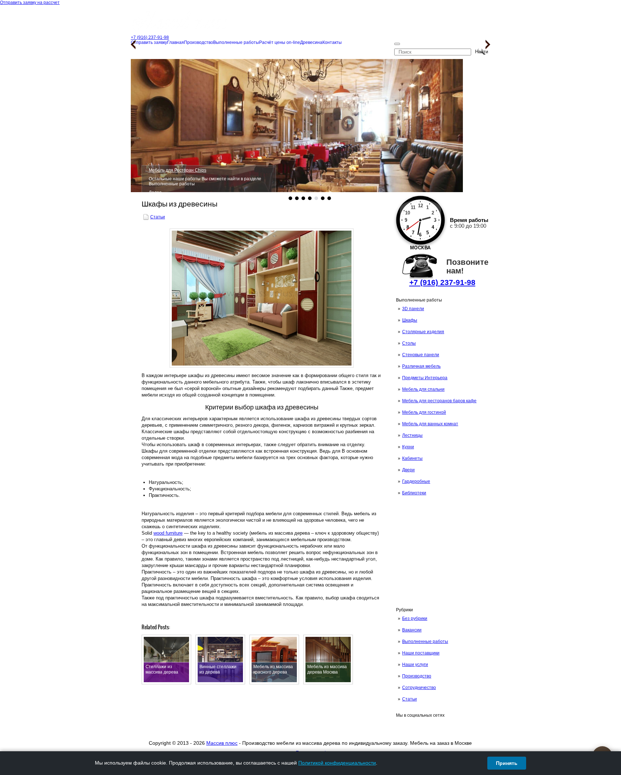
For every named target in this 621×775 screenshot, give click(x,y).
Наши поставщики (421, 653)
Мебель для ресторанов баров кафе (439, 400)
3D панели (413, 308)
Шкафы (409, 320)
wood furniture (168, 533)
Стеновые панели (420, 354)
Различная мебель (421, 366)
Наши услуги (415, 664)
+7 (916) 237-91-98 (442, 282)
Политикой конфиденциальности (337, 763)
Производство (416, 676)
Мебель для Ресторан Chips (177, 170)
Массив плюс (222, 743)
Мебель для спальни (423, 389)
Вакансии (412, 630)
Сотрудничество (419, 687)
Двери (408, 469)
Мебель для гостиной (424, 412)
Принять (507, 763)
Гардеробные (416, 481)
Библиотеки (414, 492)
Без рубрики (414, 618)
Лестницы (412, 435)
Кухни (408, 446)
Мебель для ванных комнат (430, 423)
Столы (409, 343)
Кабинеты (412, 458)
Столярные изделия (423, 331)
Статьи (409, 699)
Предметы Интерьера (424, 377)
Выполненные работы (425, 641)
